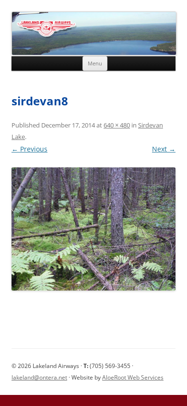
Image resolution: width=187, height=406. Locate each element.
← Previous (29, 148)
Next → (163, 148)
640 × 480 (117, 125)
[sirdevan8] (93, 229)
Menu (95, 63)
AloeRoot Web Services (133, 377)
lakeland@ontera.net (39, 377)
